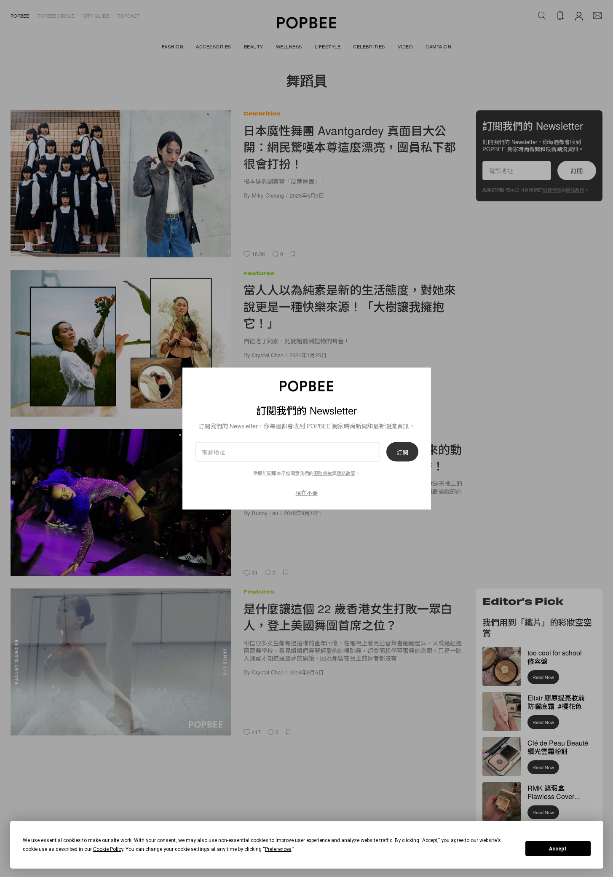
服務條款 (322, 473)
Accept (558, 849)
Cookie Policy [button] (108, 849)
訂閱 (402, 452)
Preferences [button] (278, 849)
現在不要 (307, 493)
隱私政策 (346, 473)
